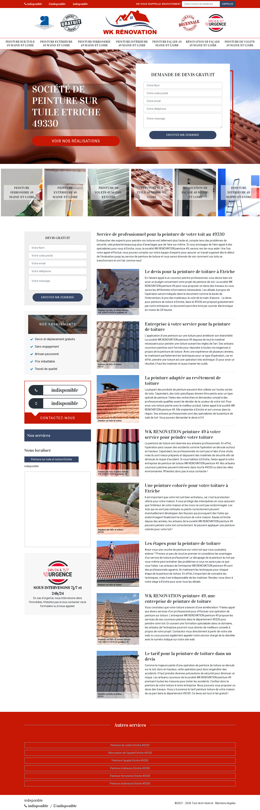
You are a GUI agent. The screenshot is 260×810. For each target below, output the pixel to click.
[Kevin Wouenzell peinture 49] (130, 23)
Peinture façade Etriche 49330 (130, 760)
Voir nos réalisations (76, 141)
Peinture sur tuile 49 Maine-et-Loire (20, 43)
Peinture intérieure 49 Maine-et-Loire (132, 43)
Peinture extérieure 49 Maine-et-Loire (56, 43)
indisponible (34, 4)
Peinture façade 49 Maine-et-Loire (167, 43)
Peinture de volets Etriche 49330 (130, 745)
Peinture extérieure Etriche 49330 (130, 783)
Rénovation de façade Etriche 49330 (130, 752)
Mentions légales (225, 803)
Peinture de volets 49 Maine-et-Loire (240, 43)
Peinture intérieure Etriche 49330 (130, 768)
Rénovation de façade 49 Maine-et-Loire (203, 43)
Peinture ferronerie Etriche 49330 (130, 775)
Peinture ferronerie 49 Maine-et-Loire (94, 43)
